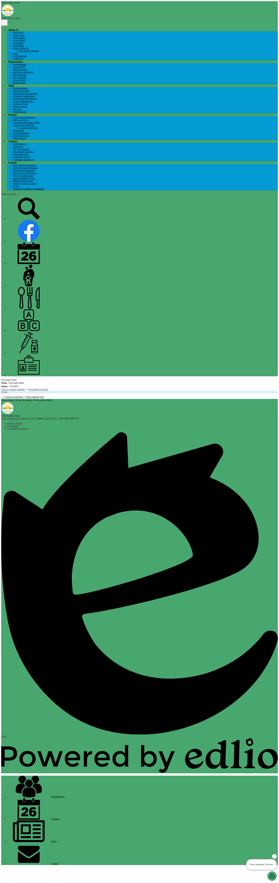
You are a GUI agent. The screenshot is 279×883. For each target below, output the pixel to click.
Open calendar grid (34, 397)
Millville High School (23, 181)
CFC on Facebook (21, 149)
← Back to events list (13, 397)
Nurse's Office (19, 80)
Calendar (55, 819)
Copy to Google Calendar (13, 389)
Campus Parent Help (28, 128)
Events (4, 392)
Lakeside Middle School (24, 178)
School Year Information (24, 117)
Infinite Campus (20, 106)
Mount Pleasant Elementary (25, 168)
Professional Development (25, 98)
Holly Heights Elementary (25, 165)
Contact (54, 863)
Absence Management (23, 101)
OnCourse (17, 109)
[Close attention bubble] (274, 856)
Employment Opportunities (25, 93)
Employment (13, 426)
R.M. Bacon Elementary (24, 170)
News (15, 53)
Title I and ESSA (20, 120)
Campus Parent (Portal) (23, 125)
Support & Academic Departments (28, 189)
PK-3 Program (19, 75)
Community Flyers (21, 157)
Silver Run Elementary (23, 176)
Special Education (21, 133)
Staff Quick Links (21, 91)
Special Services (20, 69)
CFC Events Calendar (29, 51)
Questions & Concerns (23, 152)
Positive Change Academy (25, 183)
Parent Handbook (21, 135)
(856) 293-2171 (52, 418)
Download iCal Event (38, 389)
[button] (13, 29)
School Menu (19, 40)
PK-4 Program (19, 77)
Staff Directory (19, 56)
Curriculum (18, 43)
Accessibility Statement (17, 428)
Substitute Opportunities (24, 96)
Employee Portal (20, 104)
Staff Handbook (20, 88)
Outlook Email (19, 112)
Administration (19, 64)
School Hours (19, 38)
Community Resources (23, 159)
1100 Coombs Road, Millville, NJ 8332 (19, 418)
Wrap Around (19, 82)
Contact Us (18, 58)
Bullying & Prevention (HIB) (26, 122)
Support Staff (19, 67)
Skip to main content (10, 2)
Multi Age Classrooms (23, 72)
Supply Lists (18, 35)
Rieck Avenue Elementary (25, 173)
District (16, 186)
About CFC (18, 32)
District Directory (21, 154)
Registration (18, 45)
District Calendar (20, 48)
